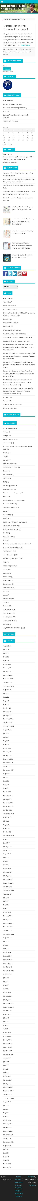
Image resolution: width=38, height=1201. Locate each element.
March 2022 (7, 832)
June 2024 (6, 737)
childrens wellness (9, 464)
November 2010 (8, 1091)
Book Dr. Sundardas (9, 306)
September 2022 (8, 814)
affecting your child (9, 428)
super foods (7, 599)
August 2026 (7, 646)
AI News (5, 432)
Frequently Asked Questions (12, 330)
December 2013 (8, 960)
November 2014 (8, 927)
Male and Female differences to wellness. (16, 544)
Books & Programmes (10, 309)
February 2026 (7, 668)
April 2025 (6, 704)
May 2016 (6, 861)
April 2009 (6, 1160)
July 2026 (6, 650)
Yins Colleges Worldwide (11, 121)
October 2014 (7, 930)
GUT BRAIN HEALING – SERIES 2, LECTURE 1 (17, 337)
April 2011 (6, 1073)
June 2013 (6, 981)
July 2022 (6, 821)
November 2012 (8, 1007)
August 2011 (7, 1058)
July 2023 (6, 777)
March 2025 (7, 708)
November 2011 (8, 1047)
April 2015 (6, 908)
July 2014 (6, 941)
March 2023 (7, 792)
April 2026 (6, 661)
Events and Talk (8, 326)
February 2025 (7, 712)
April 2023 (6, 788)
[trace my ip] (19, 418)
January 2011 (7, 1084)
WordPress (32, 1185)
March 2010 (7, 1120)
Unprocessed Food (9, 620)
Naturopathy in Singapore (11, 558)
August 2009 (7, 1146)
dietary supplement (9, 486)
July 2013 (6, 978)
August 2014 (7, 938)
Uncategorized (9, 49)
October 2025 (7, 682)
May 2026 (6, 657)
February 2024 (7, 752)
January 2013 (7, 1000)
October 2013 (7, 967)
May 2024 (6, 741)
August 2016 (7, 854)
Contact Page (7, 319)
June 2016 (6, 857)
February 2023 (7, 795)
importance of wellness (10, 526)
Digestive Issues (8, 489)
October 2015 (7, 887)
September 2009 (8, 1142)
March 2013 (7, 992)
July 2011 (6, 1062)
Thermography (8, 609)
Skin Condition (7, 588)
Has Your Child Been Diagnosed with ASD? (16, 341)
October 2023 (7, 766)
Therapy (5, 606)
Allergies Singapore (9, 439)
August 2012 (7, 1014)
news (5, 562)
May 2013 (6, 985)
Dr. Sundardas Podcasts (10, 323)
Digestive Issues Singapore (11, 493)
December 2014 (8, 923)
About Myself (7, 302)
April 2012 (6, 1029)
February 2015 (7, 916)
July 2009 (6, 1149)
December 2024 (8, 719)
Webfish (11, 71)
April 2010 (6, 1116)
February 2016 (7, 872)
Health (5, 518)
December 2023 (8, 759)
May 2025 (6, 701)
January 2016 (7, 876)
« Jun (4, 144)
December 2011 (8, 1043)
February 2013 (7, 996)
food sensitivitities (9, 504)
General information (9, 507)
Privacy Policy (7, 397)
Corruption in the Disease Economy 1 (16, 27)
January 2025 (7, 715)
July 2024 (6, 733)
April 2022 (6, 828)
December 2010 (8, 1087)
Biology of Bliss (8, 100)
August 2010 (7, 1102)
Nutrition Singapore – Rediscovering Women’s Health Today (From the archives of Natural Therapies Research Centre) (17, 382)
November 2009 (8, 1135)
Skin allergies (7, 584)
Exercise (5, 496)
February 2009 (7, 1167)
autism (5, 453)
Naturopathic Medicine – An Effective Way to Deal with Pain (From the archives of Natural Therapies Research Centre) (19, 356)
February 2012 (7, 1036)
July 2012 (6, 1018)
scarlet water (7, 580)
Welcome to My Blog (10, 408)
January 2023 (7, 799)
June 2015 (6, 901)
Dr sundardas (14, 52)
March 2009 (7, 1164)
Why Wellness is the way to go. (13, 628)
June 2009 (6, 1153)
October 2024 (7, 722)
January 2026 (7, 671)
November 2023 (8, 763)
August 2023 (7, 774)
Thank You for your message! (12, 404)
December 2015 (8, 879)
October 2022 (7, 810)
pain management (9, 566)
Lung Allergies (7, 536)
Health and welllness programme (13, 522)
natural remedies (8, 555)
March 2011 (7, 1076)
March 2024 (7, 748)
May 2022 (6, 825)
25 (18, 140)
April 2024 (6, 744)
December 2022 (8, 803)
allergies (5, 436)
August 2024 (7, 730)
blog (4, 456)
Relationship (7, 577)
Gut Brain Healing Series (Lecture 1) (14, 334)
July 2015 (6, 898)
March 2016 (7, 868)
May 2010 (6, 1113)
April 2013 (6, 989)
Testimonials (7, 401)
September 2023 (8, 770)
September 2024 (8, 726)
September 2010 (8, 1098)
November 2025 (8, 679)
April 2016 (6, 865)
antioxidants (7, 443)
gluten (5, 511)
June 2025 (6, 697)
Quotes (5, 573)
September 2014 (8, 934)
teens (5, 602)
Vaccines (6, 624)
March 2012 (7, 1033)
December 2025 (8, 675)
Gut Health (6, 515)
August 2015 (7, 894)
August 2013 (7, 974)
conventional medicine (10, 467)
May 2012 (6, 1025)
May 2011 (6, 1069)
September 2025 (8, 686)
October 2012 (7, 1011)
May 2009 (6, 1156)
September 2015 (8, 890)
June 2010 (6, 1109)
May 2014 (6, 945)
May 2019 (6, 839)
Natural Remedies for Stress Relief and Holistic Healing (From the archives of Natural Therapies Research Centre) (18, 347)
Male (4, 540)
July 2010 (6, 1105)
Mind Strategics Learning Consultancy (15, 108)
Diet (4, 482)
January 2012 (7, 1040)
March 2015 (7, 912)
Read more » (25, 45)
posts (5, 569)
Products (6, 111)
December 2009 (8, 1131)
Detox (5, 471)
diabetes (6, 478)
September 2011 (8, 1054)
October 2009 (7, 1138)
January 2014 (7, 956)
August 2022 (7, 817)
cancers (5, 460)
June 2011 (6, 1065)
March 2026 (7, 664)
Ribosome (31, 1177)
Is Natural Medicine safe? (11, 529)
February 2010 (7, 1124)
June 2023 (6, 781)
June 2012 (6, 1022)
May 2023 (6, 784)
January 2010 (7, 1127)
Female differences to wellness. (13, 500)
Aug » (10, 144)
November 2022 (8, 806)
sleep (5, 591)
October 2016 (7, 850)
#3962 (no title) (8, 298)
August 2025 (7, 690)
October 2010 (7, 1094)
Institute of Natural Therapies (12, 104)
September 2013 (8, 970)
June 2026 (6, 653)
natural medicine (8, 551)
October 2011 (7, 1051)
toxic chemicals (8, 613)
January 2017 (7, 847)
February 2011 (7, 1080)
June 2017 (6, 843)
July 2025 (6, 693)
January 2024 (7, 755)
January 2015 (7, 919)
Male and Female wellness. (11, 547)
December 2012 (8, 1003)
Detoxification (7, 475)
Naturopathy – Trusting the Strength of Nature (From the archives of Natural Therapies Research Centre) (19, 364)
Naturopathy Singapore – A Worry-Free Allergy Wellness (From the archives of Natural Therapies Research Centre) (18, 373)
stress (5, 595)
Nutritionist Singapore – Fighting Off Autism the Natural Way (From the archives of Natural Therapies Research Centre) (18, 391)
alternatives (22, 159)
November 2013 (8, 963)
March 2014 (7, 952)
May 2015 (6, 905)
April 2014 (6, 949)
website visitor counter (10, 162)
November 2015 (8, 883)
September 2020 (8, 836)
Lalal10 (5, 533)
